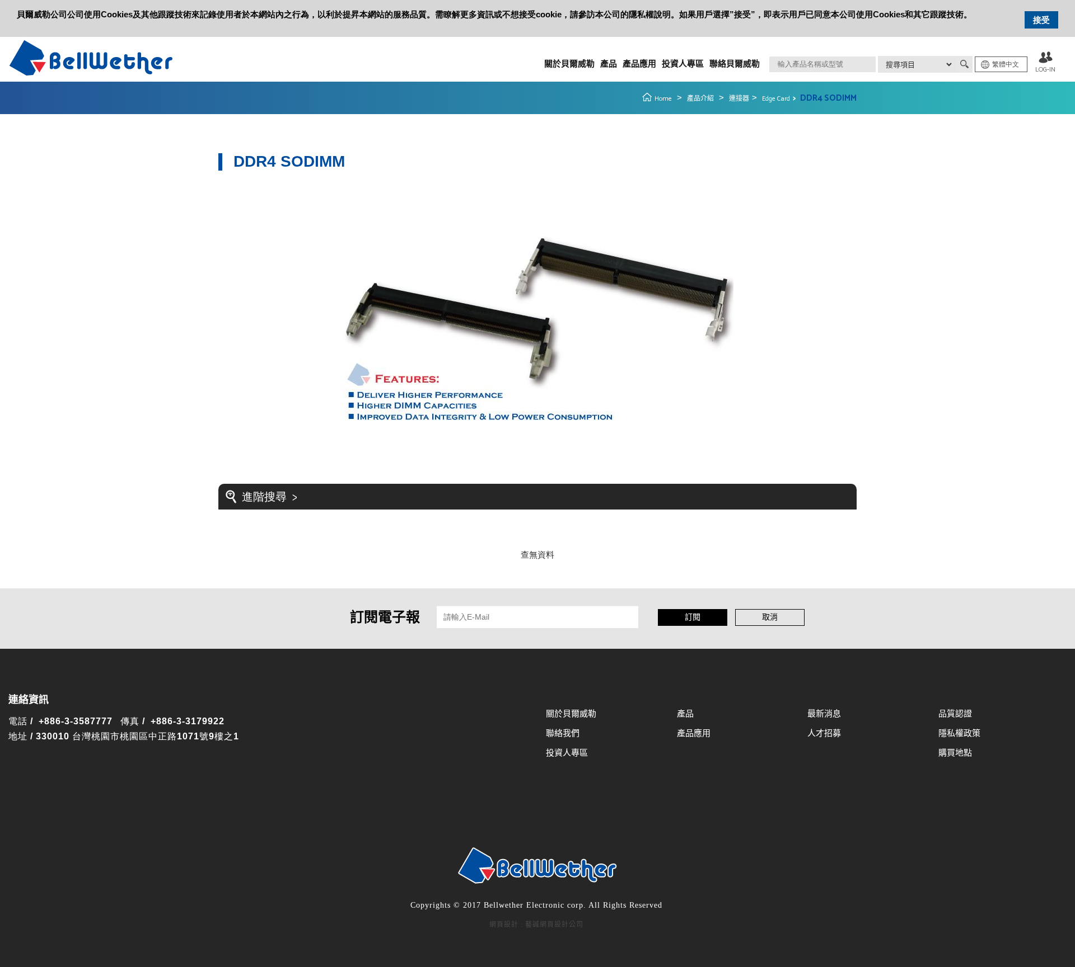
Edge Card (776, 98)
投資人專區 (683, 64)
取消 (770, 617)
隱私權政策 (959, 733)
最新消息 (824, 714)
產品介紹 (700, 98)
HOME (91, 58)
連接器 (739, 98)
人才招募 (824, 733)
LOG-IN (1045, 69)
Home (663, 98)
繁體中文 (1005, 64)
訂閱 (692, 617)
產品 (608, 64)
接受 (1041, 20)
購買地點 (955, 753)
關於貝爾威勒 (569, 64)
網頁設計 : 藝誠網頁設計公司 (536, 924)
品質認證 (955, 714)
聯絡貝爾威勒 (734, 64)
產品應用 (639, 64)
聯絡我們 (562, 733)
